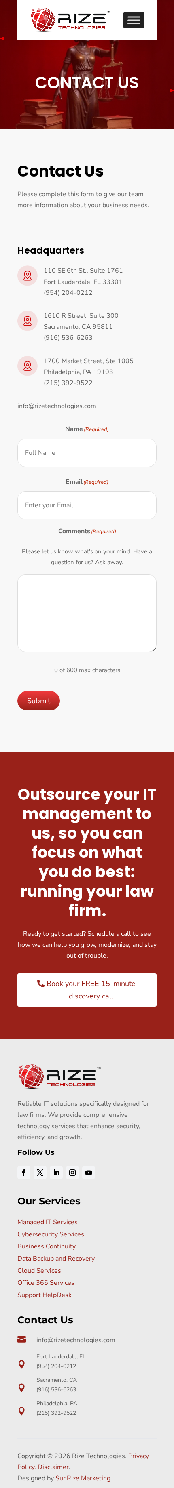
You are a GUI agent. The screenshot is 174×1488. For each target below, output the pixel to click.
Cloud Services (39, 1270)
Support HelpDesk (44, 1294)
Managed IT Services (47, 1222)
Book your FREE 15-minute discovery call (91, 990)
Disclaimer (53, 1467)
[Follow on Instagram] (72, 1172)
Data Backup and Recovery (56, 1258)
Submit (38, 701)
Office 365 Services (45, 1282)
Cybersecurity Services (50, 1234)
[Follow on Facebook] (23, 1172)
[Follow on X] (40, 1172)
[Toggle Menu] (133, 20)
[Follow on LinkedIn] (56, 1172)
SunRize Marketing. (83, 1478)
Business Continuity (46, 1246)
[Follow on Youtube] (88, 1172)
